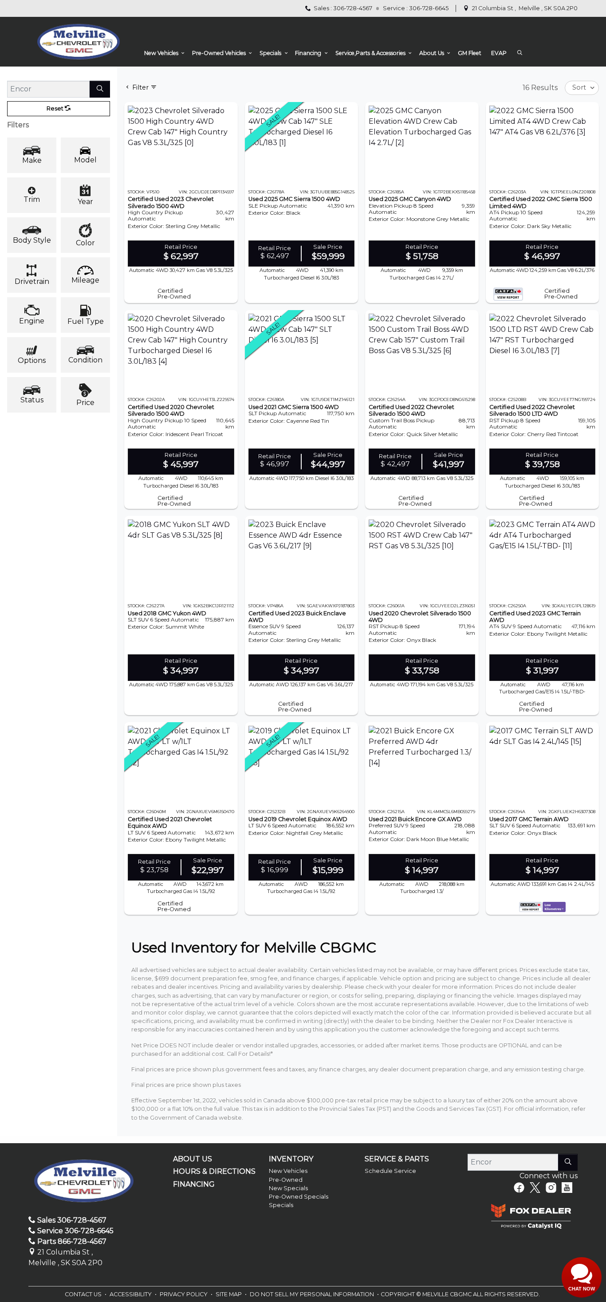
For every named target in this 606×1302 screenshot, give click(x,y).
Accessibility (131, 1294)
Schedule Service (390, 1171)
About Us (192, 1159)
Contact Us (84, 1294)
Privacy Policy (184, 1294)
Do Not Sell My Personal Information (312, 1294)
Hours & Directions (214, 1172)
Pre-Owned (286, 1179)
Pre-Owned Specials (298, 1196)
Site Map (229, 1294)
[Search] (100, 89)
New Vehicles (288, 1171)
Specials (281, 1205)
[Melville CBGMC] (78, 41)
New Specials (288, 1188)
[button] (163, 53)
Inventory (291, 1159)
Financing (194, 1184)
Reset (56, 108)
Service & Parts (397, 1159)
